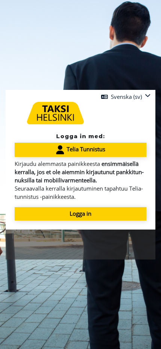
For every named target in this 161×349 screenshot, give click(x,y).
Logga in (80, 213)
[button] (125, 97)
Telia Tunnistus (85, 149)
